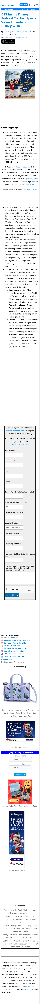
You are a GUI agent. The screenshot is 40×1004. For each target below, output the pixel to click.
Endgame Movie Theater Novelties (17, 640)
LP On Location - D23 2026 (14, 656)
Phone (7, 482)
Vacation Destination (14, 523)
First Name (10, 450)
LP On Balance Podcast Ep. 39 (15, 654)
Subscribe (23, 4)
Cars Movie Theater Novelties (15, 643)
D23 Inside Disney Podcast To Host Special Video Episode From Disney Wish (19, 20)
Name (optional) (20, 756)
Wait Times (19, 9)
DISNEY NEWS (6, 659)
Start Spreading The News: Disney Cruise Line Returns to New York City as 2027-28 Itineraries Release (20, 928)
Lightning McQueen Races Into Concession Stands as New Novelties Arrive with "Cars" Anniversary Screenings (20, 944)
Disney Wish (21, 37)
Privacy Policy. (31, 986)
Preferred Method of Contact (16, 502)
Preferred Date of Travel (15, 513)
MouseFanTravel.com (15, 430)
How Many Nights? (13, 533)
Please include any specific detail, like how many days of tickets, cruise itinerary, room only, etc (19, 568)
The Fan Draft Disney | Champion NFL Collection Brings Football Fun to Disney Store (20, 919)
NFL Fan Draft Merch (12, 646)
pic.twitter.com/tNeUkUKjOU (23, 184)
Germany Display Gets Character (16, 648)
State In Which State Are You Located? (19, 492)
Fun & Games (9, 9)
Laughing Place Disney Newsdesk (17, 31)
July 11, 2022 (32, 189)
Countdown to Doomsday (14, 651)
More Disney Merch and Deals (20, 716)
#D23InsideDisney (23, 167)
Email (8, 471)
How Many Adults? (13, 544)
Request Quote (12, 595)
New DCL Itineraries (11, 638)
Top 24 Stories (30, 9)
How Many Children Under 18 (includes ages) (20, 555)
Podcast (27, 37)
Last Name (10, 461)
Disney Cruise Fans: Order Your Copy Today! (20, 806)
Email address (20, 764)
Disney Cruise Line (12, 37)
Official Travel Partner (20, 747)
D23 (5, 37)
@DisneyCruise (32, 178)
